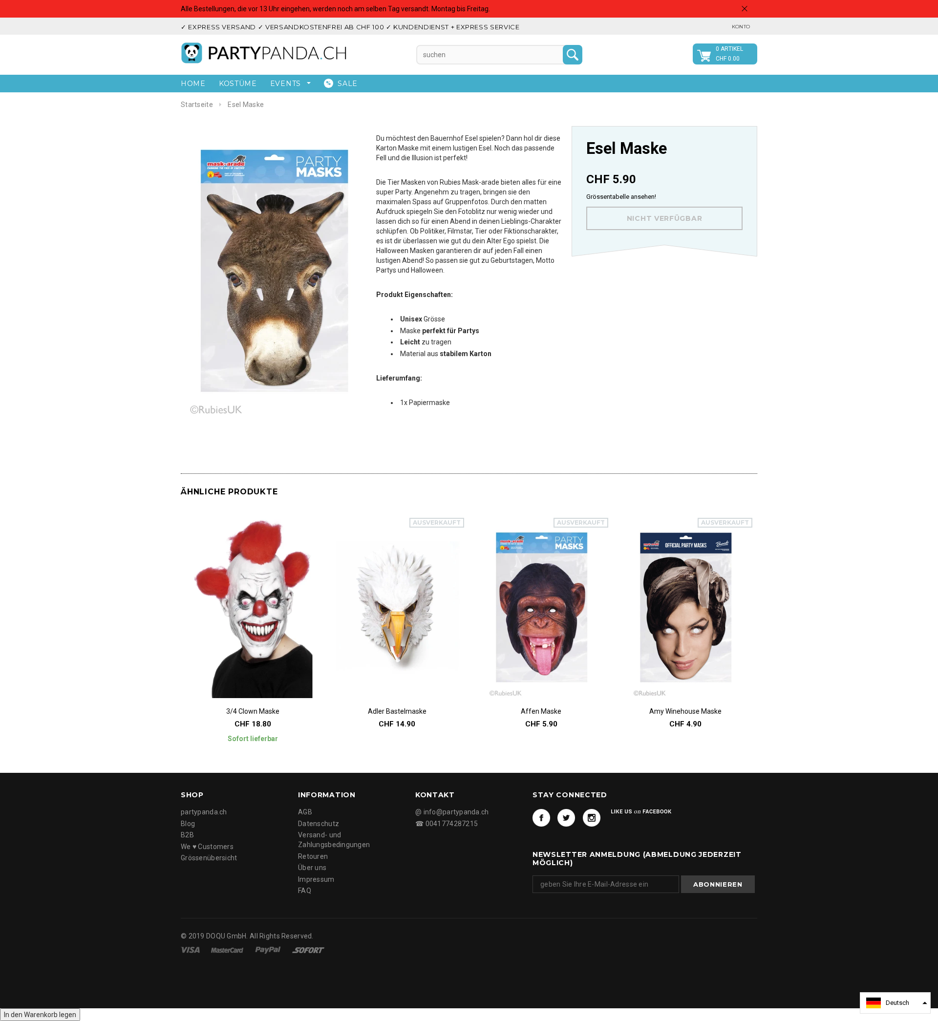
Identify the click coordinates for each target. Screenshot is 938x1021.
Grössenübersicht (209, 858)
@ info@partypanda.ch (452, 812)
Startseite (197, 104)
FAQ (304, 890)
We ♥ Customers (207, 847)
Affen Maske (541, 711)
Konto (741, 26)
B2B (187, 835)
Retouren (313, 856)
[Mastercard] (228, 950)
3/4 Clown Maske (252, 711)
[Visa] (191, 950)
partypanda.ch (204, 812)
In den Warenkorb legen (40, 1015)
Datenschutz (318, 824)
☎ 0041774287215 (446, 824)
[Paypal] (268, 950)
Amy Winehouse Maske (685, 711)
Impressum (316, 879)
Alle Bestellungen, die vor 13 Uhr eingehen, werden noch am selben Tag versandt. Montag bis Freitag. (335, 9)
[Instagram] (591, 818)
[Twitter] (566, 818)
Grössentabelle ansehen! (621, 196)
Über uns (312, 868)
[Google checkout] (308, 950)
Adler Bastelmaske (397, 711)
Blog (188, 824)
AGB (305, 812)
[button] (895, 1003)
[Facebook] (541, 818)
